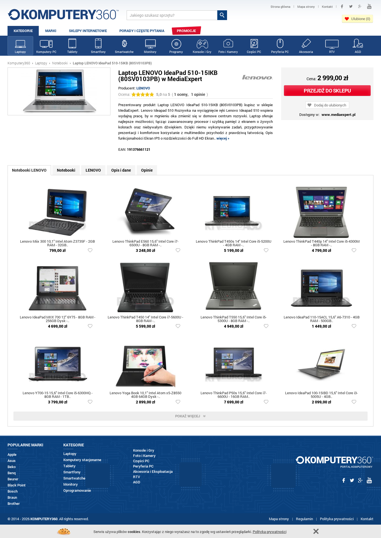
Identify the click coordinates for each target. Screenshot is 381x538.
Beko (12, 467)
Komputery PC (46, 52)
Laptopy (20, 52)
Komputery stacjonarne (82, 460)
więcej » (223, 138)
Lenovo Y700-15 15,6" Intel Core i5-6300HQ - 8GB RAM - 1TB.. (58, 395)
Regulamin (304, 518)
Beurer (13, 479)
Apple (12, 454)
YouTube (369, 6)
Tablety (72, 52)
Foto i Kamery (228, 52)
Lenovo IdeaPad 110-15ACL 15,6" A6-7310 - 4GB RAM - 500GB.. (322, 319)
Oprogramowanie (77, 490)
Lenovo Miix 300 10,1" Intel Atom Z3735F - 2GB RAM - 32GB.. (57, 243)
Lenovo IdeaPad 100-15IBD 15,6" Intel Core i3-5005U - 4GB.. (321, 395)
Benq (12, 473)
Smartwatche (124, 52)
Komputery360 (19, 63)
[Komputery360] (63, 16)
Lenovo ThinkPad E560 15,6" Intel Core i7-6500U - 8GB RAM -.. (145, 243)
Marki (50, 30)
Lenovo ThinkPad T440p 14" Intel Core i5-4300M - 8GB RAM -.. (321, 243)
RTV (332, 52)
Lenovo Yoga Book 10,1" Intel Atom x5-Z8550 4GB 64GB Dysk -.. (145, 395)
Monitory (150, 52)
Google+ (359, 6)
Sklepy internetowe (88, 30)
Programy (176, 52)
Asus (12, 460)
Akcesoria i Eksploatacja (153, 471)
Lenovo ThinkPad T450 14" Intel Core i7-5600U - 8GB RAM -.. (145, 319)
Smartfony (98, 52)
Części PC (254, 52)
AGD (358, 52)
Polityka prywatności (337, 518)
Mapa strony (279, 518)
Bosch (13, 491)
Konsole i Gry (202, 52)
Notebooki (60, 63)
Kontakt (367, 518)
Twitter (351, 6)
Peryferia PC (280, 52)
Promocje (186, 30)
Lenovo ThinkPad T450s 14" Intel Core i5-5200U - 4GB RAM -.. (233, 243)
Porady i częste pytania (141, 30)
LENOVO (143, 88)
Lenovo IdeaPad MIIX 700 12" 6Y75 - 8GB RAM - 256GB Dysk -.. (57, 319)
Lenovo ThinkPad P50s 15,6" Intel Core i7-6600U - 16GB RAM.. (234, 395)
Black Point (17, 485)
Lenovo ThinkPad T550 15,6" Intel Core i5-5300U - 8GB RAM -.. (234, 319)
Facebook (342, 6)
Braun (12, 497)
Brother (14, 503)
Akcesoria (306, 52)
